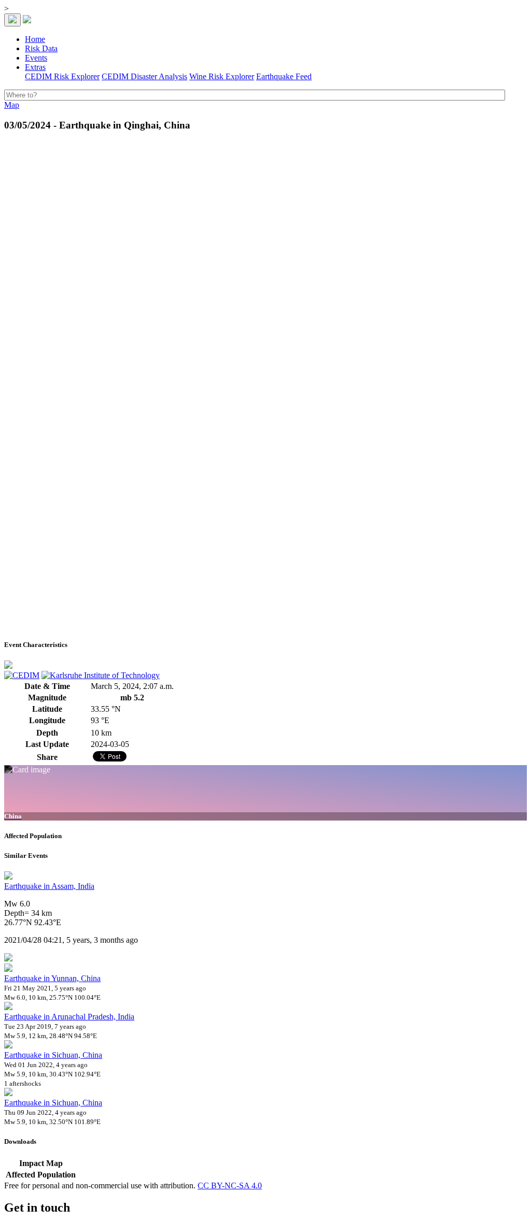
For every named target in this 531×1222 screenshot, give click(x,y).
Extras (35, 67)
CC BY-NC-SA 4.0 (230, 1185)
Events (36, 57)
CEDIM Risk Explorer (62, 76)
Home (35, 39)
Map (11, 104)
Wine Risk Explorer (221, 76)
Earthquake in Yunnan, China (52, 978)
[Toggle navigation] (12, 19)
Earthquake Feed (284, 76)
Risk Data (41, 48)
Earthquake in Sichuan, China (53, 1055)
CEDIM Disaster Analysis (144, 76)
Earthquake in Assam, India (49, 886)
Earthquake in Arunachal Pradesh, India (69, 1016)
